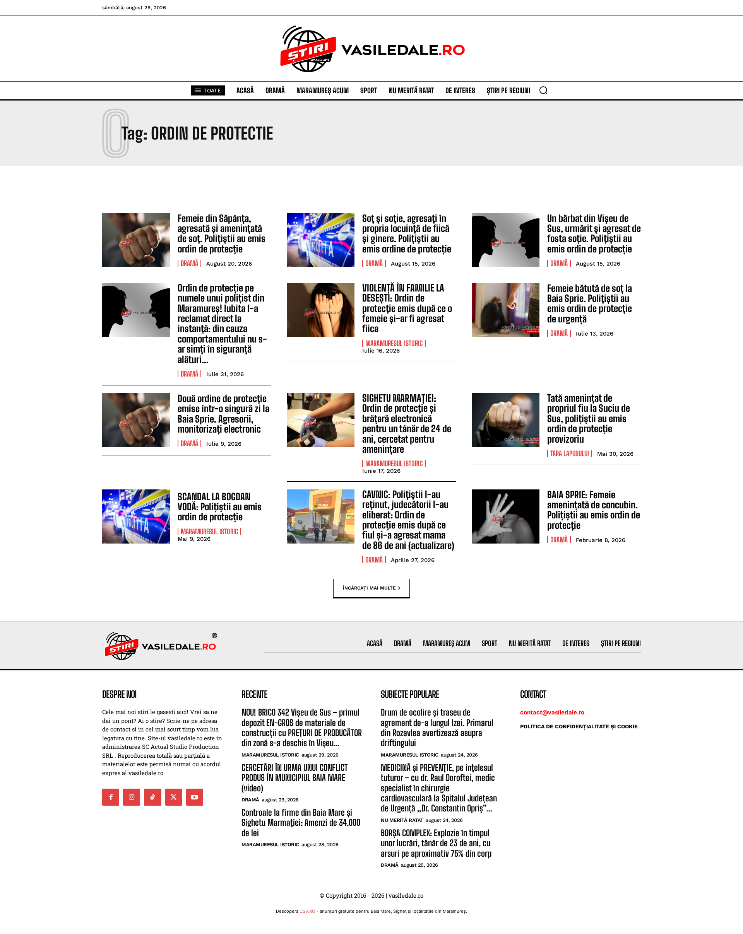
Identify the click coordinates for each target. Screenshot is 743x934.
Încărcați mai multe (369, 588)
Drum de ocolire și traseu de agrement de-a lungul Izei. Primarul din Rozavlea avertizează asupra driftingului (437, 727)
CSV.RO (307, 911)
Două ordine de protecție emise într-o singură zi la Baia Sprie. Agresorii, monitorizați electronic (223, 414)
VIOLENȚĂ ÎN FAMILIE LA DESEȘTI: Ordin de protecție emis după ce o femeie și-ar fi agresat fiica (407, 308)
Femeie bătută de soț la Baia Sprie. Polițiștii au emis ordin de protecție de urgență (589, 303)
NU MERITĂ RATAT (402, 820)
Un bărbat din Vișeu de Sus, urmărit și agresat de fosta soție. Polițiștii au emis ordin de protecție (594, 233)
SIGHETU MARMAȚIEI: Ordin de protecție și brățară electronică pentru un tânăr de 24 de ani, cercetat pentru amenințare (406, 423)
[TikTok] (152, 797)
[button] (543, 90)
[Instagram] (131, 797)
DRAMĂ (189, 263)
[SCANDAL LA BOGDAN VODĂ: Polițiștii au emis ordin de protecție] (136, 516)
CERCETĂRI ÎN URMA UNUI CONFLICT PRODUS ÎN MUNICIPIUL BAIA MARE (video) (294, 777)
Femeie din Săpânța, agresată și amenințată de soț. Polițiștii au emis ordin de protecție (221, 233)
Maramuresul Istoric (394, 343)
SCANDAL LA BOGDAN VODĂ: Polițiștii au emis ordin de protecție (220, 507)
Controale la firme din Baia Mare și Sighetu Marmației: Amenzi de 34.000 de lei (300, 822)
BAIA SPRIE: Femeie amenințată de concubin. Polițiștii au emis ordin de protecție (593, 510)
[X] (173, 797)
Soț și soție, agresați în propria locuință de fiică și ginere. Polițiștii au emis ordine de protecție (406, 233)
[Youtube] (194, 797)
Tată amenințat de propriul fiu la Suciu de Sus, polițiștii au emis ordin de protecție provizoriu (588, 418)
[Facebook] (110, 797)
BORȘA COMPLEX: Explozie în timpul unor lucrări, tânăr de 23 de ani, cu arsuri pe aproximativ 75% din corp (436, 843)
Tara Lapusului (569, 453)
